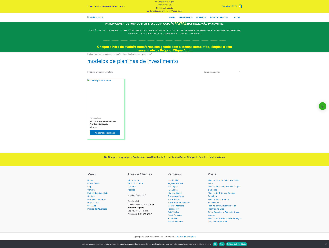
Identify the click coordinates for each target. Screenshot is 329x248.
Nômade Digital (175, 193)
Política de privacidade (97, 193)
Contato (91, 196)
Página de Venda (175, 183)
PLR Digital (173, 186)
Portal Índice (173, 199)
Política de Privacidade (236, 244)
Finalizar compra (135, 183)
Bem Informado (175, 215)
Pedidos (131, 190)
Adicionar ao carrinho (105, 133)
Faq (89, 186)
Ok (215, 244)
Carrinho (132, 186)
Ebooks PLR (173, 180)
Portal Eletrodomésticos (179, 202)
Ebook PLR (172, 218)
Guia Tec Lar (173, 212)
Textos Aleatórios (176, 196)
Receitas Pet (173, 209)
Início (89, 54)
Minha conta (133, 180)
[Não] (326, 244)
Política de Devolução (97, 209)
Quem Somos (93, 183)
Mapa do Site (93, 202)
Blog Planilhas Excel (96, 199)
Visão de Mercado (176, 206)
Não (221, 244)
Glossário (91, 206)
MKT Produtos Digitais (186, 236)
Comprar (91, 190)
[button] (229, 17)
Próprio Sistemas (175, 221)
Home (90, 180)
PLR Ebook (172, 190)
